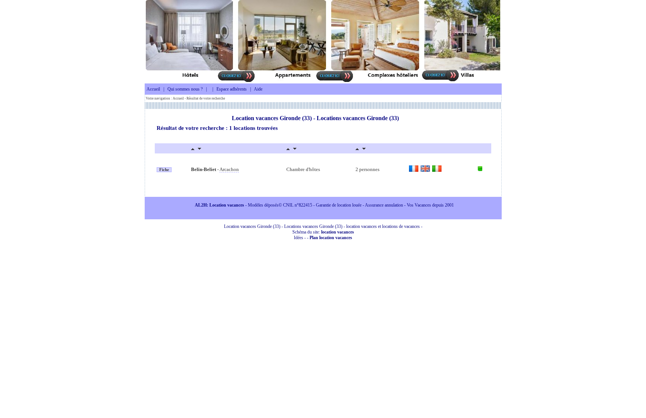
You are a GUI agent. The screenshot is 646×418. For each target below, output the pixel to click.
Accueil (153, 89)
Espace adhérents (231, 89)
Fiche (164, 170)
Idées (298, 237)
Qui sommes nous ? (185, 89)
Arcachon (229, 169)
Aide (258, 89)
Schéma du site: (323, 232)
